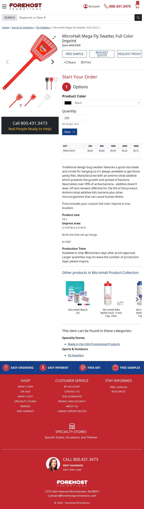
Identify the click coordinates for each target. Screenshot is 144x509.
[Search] (138, 17)
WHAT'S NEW (25, 386)
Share (71, 62)
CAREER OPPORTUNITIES (72, 411)
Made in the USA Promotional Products (94, 344)
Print (87, 62)
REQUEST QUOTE (102, 54)
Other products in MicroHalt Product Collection (100, 272)
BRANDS (25, 406)
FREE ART (94, 368)
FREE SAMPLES (130, 368)
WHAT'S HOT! (25, 396)
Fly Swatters (43, 27)
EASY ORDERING (22, 368)
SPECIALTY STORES (25, 401)
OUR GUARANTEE (72, 396)
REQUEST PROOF (129, 54)
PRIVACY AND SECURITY (72, 401)
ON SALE (25, 391)
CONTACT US (72, 391)
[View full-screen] (54, 37)
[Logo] (25, 6)
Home (5, 27)
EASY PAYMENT (58, 368)
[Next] (52, 62)
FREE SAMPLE (74, 54)
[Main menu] (5, 6)
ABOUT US (72, 406)
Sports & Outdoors (23, 27)
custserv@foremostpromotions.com (72, 496)
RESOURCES (119, 391)
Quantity (69, 111)
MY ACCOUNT (72, 386)
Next (67, 132)
